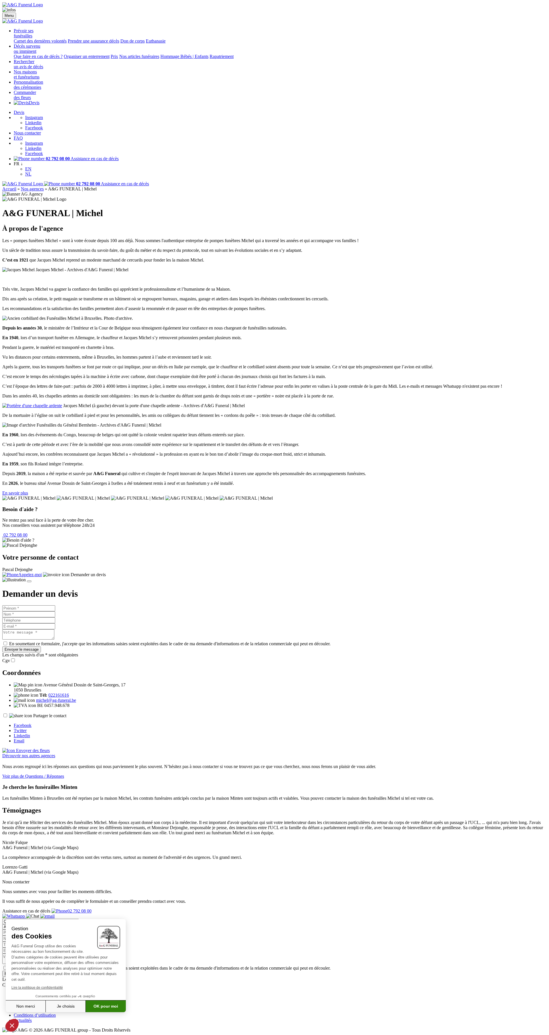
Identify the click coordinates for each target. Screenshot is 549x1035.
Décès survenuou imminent (27, 49)
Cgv (6, 660)
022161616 (58, 695)
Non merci (25, 1006)
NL (28, 174)
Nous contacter (27, 132)
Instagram (34, 117)
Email (19, 740)
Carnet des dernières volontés (40, 41)
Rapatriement (222, 56)
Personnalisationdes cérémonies (28, 85)
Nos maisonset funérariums (26, 74)
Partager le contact (49, 715)
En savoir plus (15, 493)
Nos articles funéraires (139, 56)
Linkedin (33, 122)
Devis (34, 102)
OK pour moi (106, 1006)
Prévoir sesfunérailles (23, 33)
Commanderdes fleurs (25, 95)
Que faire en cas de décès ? (38, 56)
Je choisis (66, 1006)
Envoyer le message (22, 649)
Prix (114, 56)
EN (28, 168)
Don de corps (132, 41)
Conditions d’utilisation (35, 1015)
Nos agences (32, 188)
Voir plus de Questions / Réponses (33, 776)
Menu (9, 15)
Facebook (34, 127)
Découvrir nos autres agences (28, 755)
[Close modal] (29, 581)
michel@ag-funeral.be (56, 700)
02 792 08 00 (14, 534)
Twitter (20, 730)
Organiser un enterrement (87, 56)
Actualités (23, 1020)
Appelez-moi (30, 574)
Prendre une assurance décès (93, 41)
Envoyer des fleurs (32, 750)
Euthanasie (156, 41)
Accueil (9, 188)
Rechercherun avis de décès (28, 64)
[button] (12, 1025)
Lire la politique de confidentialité (37, 988)
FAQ (18, 138)
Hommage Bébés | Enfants (184, 56)
